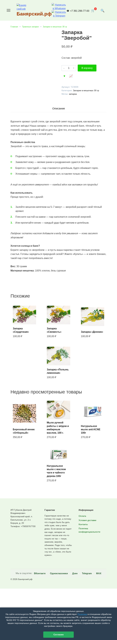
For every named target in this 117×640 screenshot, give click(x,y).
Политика (82, 614)
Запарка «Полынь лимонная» (58, 371)
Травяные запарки (30, 27)
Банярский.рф (34, 14)
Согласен (58, 634)
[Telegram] (59, 15)
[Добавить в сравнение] (71, 76)
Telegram (87, 573)
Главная (14, 27)
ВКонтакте (40, 573)
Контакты (83, 524)
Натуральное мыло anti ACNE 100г (90, 429)
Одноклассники (59, 573)
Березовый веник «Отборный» (24, 431)
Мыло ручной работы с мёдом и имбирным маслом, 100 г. (58, 427)
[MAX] (59, 8)
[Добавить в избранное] (64, 76)
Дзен (75, 573)
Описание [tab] (58, 108)
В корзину (87, 68)
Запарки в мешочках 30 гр (55, 27)
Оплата (82, 516)
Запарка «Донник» (92, 332)
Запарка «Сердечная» (21, 330)
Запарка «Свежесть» (54, 330)
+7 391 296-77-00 (79, 11)
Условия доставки (87, 520)
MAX (98, 573)
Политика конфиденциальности (89, 530)
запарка (73, 94)
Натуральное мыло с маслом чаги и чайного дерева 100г (56, 471)
